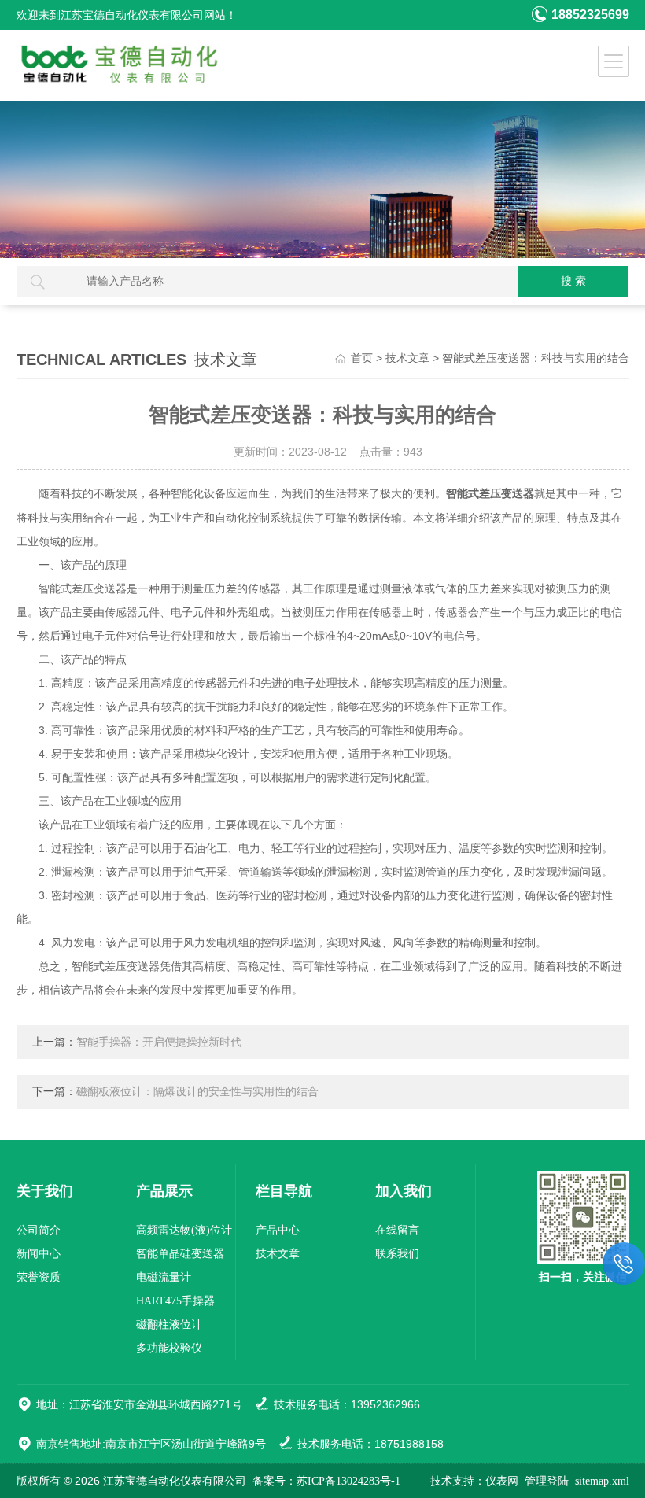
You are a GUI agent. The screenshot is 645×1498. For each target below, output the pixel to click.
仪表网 (501, 1481)
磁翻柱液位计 (169, 1324)
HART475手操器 (175, 1301)
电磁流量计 (163, 1277)
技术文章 (407, 358)
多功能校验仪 (169, 1348)
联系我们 (397, 1254)
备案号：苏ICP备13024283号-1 (326, 1481)
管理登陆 (547, 1481)
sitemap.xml (602, 1481)
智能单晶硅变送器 (180, 1254)
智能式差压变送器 (490, 494)
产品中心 (278, 1230)
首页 (362, 358)
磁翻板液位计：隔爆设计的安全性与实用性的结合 (197, 1092)
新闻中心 (39, 1254)
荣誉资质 (39, 1277)
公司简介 (39, 1230)
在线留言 (397, 1230)
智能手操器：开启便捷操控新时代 (158, 1042)
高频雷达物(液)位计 (184, 1230)
